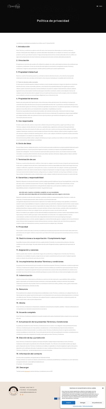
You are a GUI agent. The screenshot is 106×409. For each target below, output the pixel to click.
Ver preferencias (97, 402)
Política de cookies (77, 406)
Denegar (82, 402)
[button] (103, 388)
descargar (27, 371)
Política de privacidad (87, 406)
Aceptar (68, 402)
